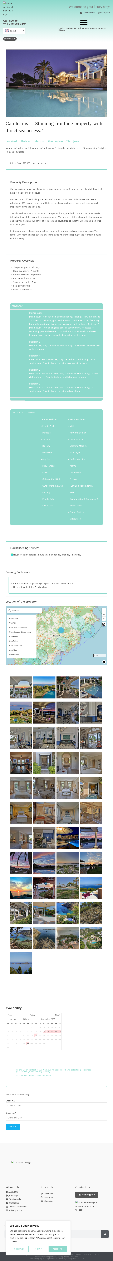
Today (32, 1015)
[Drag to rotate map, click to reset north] (104, 618)
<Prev (9, 1015)
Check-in (10, 1100)
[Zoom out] (104, 614)
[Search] (105, 1234)
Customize (19, 1248)
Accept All (57, 1248)
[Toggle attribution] (104, 662)
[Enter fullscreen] (104, 624)
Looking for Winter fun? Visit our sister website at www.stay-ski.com (82, 29)
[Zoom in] (104, 610)
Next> (57, 1015)
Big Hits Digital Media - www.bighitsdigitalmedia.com (62, 1258)
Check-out (11, 1113)
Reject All (38, 1248)
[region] (38, 1238)
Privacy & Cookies (70, 1257)
